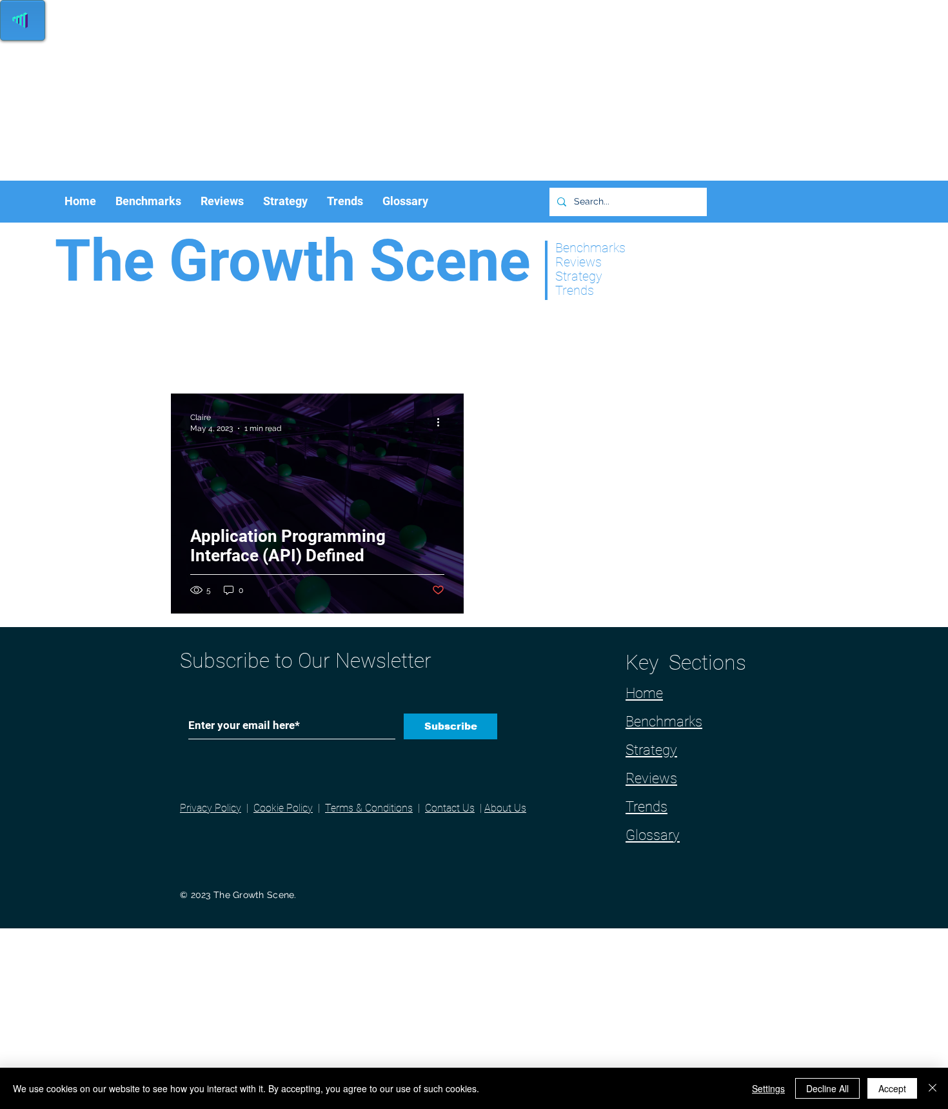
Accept (892, 1088)
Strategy (651, 750)
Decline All (827, 1088)
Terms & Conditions (369, 808)
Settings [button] (768, 1088)
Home (644, 693)
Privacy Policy (210, 808)
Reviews (651, 778)
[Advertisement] (387, 90)
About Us (505, 808)
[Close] (932, 1088)
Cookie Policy (283, 808)
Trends (646, 807)
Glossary (653, 835)
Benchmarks (664, 722)
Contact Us (450, 808)
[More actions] (442, 422)
